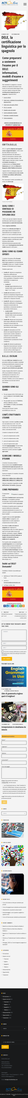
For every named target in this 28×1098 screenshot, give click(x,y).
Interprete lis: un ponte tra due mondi (12, 910)
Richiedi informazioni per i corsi (6, 615)
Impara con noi (10, 691)
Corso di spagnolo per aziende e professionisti (14, 907)
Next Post (21, 612)
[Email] (21, 606)
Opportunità (6, 972)
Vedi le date (7, 406)
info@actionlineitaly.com (11, 1079)
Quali (5, 105)
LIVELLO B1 (19, 478)
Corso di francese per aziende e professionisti (14, 917)
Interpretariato (18, 724)
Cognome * (4, 746)
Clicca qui (18, 485)
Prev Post (6, 612)
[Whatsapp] (15, 606)
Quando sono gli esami (10, 110)
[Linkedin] (7, 606)
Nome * (3, 740)
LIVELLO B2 (5, 480)
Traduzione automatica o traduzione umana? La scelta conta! (21, 616)
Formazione (16, 34)
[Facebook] (4, 606)
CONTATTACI (16, 125)
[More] (23, 606)
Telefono (3, 753)
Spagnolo (6, 964)
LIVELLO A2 (12, 478)
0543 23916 (14, 576)
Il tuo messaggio (5, 766)
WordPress (19, 1094)
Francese (6, 959)
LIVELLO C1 (12, 480)
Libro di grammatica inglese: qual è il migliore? (12, 695)
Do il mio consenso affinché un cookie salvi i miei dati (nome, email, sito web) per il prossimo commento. (13, 653)
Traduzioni (5, 975)
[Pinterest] (12, 606)
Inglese (17, 691)
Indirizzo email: (5, 1039)
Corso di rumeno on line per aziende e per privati (13, 903)
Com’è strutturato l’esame (10, 113)
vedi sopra (19, 503)
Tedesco (6, 967)
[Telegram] (18, 606)
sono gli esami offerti (12, 105)
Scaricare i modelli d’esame (11, 115)
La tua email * (4, 760)
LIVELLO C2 (19, 480)
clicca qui (10, 181)
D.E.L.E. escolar (8, 107)
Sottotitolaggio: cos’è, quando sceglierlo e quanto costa (13, 913)
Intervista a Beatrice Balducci (16, 926)
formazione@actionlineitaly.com (12, 582)
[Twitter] (10, 606)
